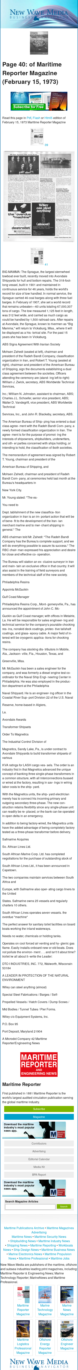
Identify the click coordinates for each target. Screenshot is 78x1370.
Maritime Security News (50, 1236)
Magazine (39, 1117)
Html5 (48, 118)
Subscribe (39, 1109)
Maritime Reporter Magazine (23, 1309)
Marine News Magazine (67, 1309)
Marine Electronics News (25, 1254)
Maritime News (22, 1236)
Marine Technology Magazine (45, 1309)
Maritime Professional (33, 1258)
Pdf (29, 118)
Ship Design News (27, 1249)
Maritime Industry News (54, 1241)
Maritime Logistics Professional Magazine (23, 1346)
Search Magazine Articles (21, 1201)
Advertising (39, 1151)
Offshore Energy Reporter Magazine (45, 1346)
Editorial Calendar (39, 1159)
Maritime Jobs (60, 1258)
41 (46, 264)
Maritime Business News (58, 1249)
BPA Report (39, 1174)
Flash (36, 118)
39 (46, 145)
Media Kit (39, 1167)
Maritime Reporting (43, 1245)
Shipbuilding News (23, 1241)
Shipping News (17, 1245)
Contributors (39, 1143)
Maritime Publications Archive (24, 1228)
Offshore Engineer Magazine (67, 1343)
